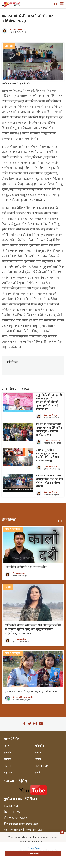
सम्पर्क (38, 773)
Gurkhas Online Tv (17, 29)
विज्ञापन (7, 766)
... (60, 520)
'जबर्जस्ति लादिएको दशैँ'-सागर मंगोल (26, 567)
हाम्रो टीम (7, 752)
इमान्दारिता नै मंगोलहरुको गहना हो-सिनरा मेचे (31, 691)
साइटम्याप (8, 773)
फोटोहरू (7, 759)
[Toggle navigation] (60, 4)
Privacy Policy (34, 848)
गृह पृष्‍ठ (7, 746)
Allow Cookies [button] (33, 853)
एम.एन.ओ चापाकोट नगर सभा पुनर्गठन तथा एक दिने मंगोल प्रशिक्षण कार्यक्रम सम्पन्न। (49, 481)
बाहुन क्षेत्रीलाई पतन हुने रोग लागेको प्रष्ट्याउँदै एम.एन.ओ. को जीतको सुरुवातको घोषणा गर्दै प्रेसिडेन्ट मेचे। (49, 402)
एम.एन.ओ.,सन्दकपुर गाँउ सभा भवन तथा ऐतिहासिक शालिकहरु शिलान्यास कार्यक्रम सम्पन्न (49, 429)
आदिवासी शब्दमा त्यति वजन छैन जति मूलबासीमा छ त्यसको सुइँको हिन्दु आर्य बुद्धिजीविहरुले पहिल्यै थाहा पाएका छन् (33, 629)
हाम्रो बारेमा (39, 746)
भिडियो (38, 759)
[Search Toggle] (55, 4)
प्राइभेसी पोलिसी (42, 766)
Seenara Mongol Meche (23, 697)
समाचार (38, 752)
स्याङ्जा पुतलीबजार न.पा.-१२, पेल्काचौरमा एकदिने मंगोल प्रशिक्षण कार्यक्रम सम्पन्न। (47, 455)
